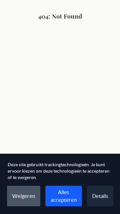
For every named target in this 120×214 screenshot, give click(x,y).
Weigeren (23, 196)
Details (100, 196)
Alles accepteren (64, 196)
